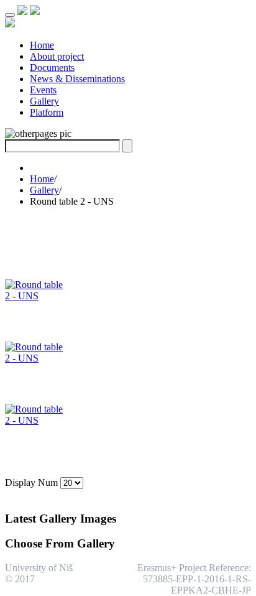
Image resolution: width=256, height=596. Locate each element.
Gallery (44, 101)
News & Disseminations (77, 78)
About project (57, 56)
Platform (46, 112)
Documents (52, 67)
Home (42, 45)
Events (43, 90)
